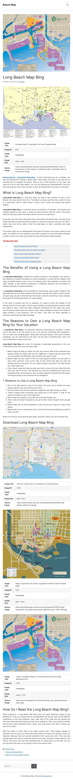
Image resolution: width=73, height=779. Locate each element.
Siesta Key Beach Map (13, 752)
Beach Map (9, 4)
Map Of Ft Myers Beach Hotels (17, 755)
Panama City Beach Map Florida (26, 258)
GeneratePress (47, 776)
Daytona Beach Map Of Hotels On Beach (29, 250)
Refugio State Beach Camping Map (27, 261)
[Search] (34, 766)
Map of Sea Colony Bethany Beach (27, 254)
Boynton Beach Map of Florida (25, 246)
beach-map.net (9, 177)
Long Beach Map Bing (26, 177)
